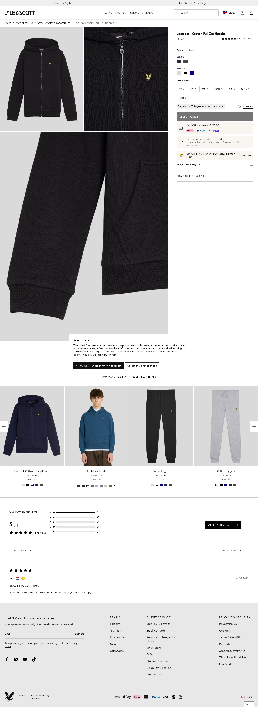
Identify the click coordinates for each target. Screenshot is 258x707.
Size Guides (154, 647)
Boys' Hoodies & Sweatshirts (53, 23)
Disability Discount (159, 667)
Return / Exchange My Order (161, 638)
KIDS (117, 12)
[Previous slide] (4, 426)
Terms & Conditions (231, 637)
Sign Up (79, 633)
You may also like (115, 377)
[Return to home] (9, 697)
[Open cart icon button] (251, 13)
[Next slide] (254, 426)
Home (8, 23)
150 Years (116, 630)
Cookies (224, 630)
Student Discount (158, 661)
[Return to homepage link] (20, 13)
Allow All (82, 365)
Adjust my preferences (142, 365)
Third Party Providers (232, 657)
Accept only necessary (107, 365)
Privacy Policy (228, 623)
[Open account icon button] (242, 13)
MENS (108, 12)
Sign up (246, 155)
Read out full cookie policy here (99, 354)
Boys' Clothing (24, 23)
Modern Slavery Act (232, 650)
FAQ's (150, 654)
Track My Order (157, 630)
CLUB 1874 (147, 12)
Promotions (226, 644)
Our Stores (117, 650)
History (115, 623)
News (113, 644)
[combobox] (249, 704)
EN (246, 704)
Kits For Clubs (119, 637)
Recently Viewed (144, 377)
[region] (130, 353)
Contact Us (154, 674)
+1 (50, 485)
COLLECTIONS (131, 12)
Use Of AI (225, 664)
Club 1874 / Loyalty (159, 623)
